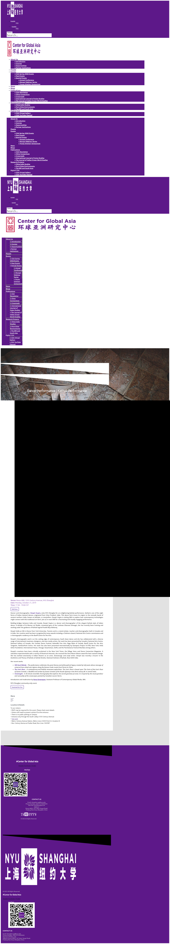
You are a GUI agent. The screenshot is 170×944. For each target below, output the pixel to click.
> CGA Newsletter (21, 92)
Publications (15, 90)
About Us (14, 59)
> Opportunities (21, 66)
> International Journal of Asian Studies (29, 99)
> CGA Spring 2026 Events (24, 74)
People (13, 70)
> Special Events (21, 78)
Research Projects (18, 103)
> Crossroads (19, 97)
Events (13, 72)
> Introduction (20, 61)
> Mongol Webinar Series (27, 82)
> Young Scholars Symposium (29, 84)
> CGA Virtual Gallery (23, 113)
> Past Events (20, 76)
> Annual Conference (26, 80)
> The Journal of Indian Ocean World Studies (31, 101)
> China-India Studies (22, 105)
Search (9, 32)
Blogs (13, 88)
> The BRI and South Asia (24, 109)
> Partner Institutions (23, 68)
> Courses (18, 63)
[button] (57, 698)
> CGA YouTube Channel (23, 115)
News (13, 86)
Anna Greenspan (39, 679)
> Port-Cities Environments (25, 107)
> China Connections (22, 94)
